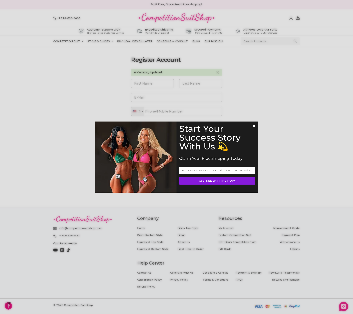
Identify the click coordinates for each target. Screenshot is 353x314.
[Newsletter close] (254, 126)
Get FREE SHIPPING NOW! (217, 180)
